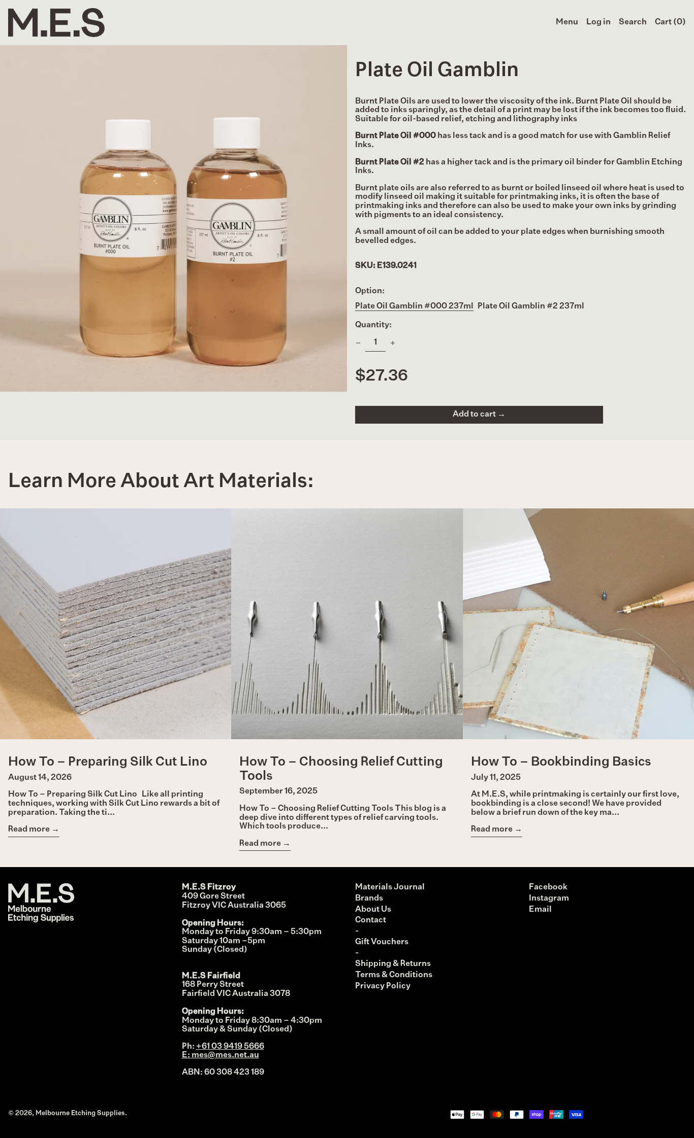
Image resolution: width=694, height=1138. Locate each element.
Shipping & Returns (393, 964)
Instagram (549, 898)
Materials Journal (390, 887)
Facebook (548, 887)
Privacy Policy (383, 986)
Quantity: (373, 325)
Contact (370, 920)
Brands (369, 898)
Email (540, 910)
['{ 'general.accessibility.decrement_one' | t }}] (358, 343)
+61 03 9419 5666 (230, 1047)
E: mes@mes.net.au (220, 1055)
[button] (633, 22)
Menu (567, 22)
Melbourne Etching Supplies (80, 1113)
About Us (373, 910)
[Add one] (393, 343)
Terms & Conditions (393, 975)
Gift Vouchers (381, 942)
